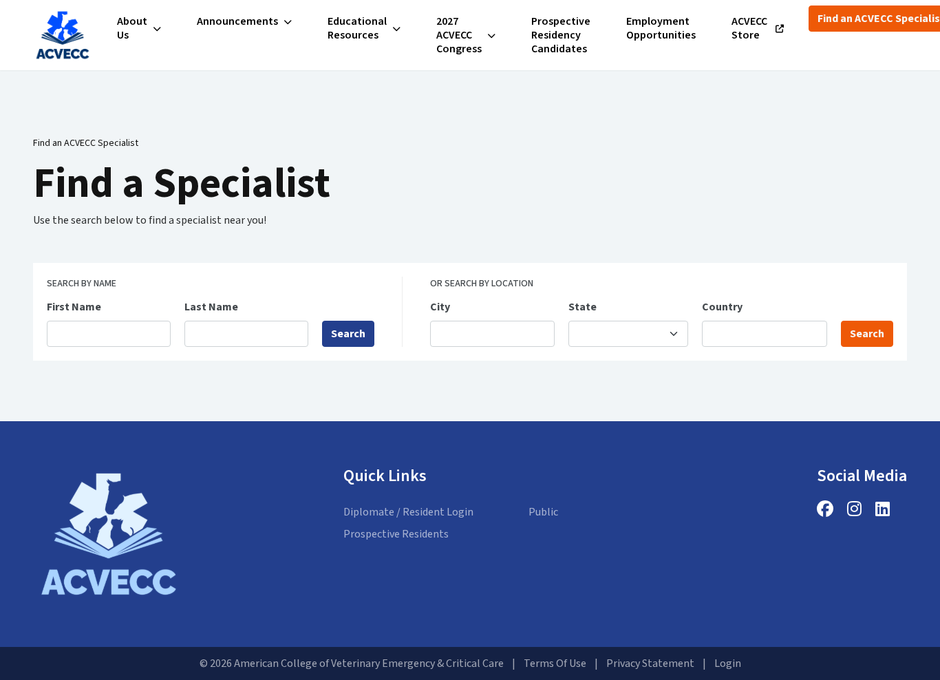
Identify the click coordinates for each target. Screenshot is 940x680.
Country (722, 307)
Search (348, 333)
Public (543, 512)
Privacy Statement (650, 663)
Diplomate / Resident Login (408, 512)
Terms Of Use (555, 663)
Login (727, 663)
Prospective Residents (396, 534)
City (440, 307)
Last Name (211, 307)
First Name (74, 307)
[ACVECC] (62, 35)
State (582, 307)
